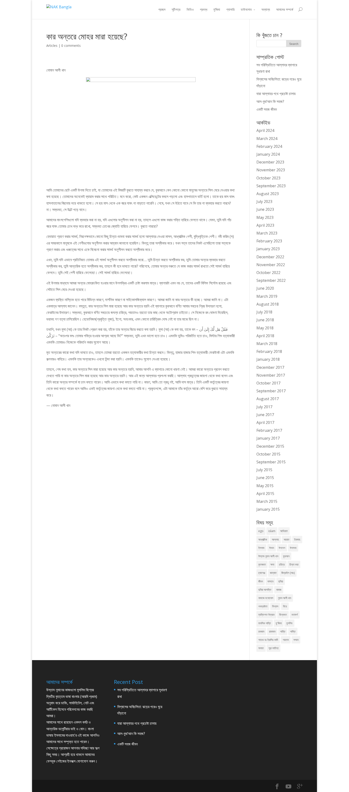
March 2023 (266, 233)
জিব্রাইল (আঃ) (288, 573)
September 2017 (271, 391)
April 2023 (265, 225)
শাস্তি (293, 631)
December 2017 (270, 367)
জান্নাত (273, 573)
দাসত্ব (271, 581)
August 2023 (267, 193)
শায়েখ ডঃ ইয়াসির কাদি (268, 640)
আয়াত (286, 540)
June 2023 (265, 209)
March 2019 (266, 296)
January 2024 (268, 154)
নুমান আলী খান (284, 598)
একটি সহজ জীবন (266, 109)
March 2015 (266, 501)
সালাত (261, 648)
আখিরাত (284, 531)
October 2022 (268, 272)
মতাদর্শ (295, 615)
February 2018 (269, 351)
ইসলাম (261, 548)
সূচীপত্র (176, 9)
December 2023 (270, 162)
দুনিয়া (280, 581)
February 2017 (269, 430)
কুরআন (286, 556)
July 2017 (264, 406)
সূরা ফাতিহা (273, 648)
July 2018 (264, 312)
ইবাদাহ (297, 540)
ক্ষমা (272, 564)
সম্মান (295, 640)
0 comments (71, 45)
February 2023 (269, 241)
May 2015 (265, 485)
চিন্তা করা (293, 564)
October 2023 (268, 178)
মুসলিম (289, 623)
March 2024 (266, 138)
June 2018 (265, 319)
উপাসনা (293, 548)
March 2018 (266, 343)
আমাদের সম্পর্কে (284, 9)
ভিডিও (190, 9)
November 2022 (270, 264)
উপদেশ (282, 548)
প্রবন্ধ (203, 9)
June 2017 (265, 414)
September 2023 (271, 185)
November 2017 (270, 375)
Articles (51, 45)
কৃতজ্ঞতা (262, 564)
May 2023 (265, 217)
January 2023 (268, 248)
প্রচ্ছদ (161, 9)
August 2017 (267, 398)
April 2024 (265, 130)
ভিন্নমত (283, 615)
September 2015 (271, 462)
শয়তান (286, 640)
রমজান (261, 631)
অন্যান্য (265, 9)
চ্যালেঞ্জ (261, 573)
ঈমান (271, 548)
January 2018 (268, 359)
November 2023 (270, 170)
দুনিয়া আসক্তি (264, 590)
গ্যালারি (230, 9)
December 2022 (270, 256)
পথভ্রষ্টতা (262, 606)
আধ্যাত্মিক (262, 540)
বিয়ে (285, 606)
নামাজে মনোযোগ (265, 598)
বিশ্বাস (275, 606)
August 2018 (267, 304)
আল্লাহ (275, 540)
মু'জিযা (279, 623)
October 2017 (268, 383)
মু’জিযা (216, 9)
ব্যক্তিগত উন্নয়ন (266, 615)
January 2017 (268, 438)
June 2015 (265, 477)
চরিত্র (282, 564)
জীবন (260, 581)
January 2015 (268, 509)
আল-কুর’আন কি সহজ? (270, 101)
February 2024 (269, 146)
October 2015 (268, 454)
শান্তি (282, 631)
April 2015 (265, 493)
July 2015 (264, 469)
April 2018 (265, 335)
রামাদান (272, 631)
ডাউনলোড (246, 9)
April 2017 (265, 422)
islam (271, 531)
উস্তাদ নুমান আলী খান (268, 556)
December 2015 (270, 446)
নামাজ (278, 590)
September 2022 (271, 280)
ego (261, 531)
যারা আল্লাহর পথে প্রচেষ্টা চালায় (276, 93)
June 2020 (265, 288)
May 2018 (265, 328)
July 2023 (264, 201)
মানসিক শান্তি (264, 623)
